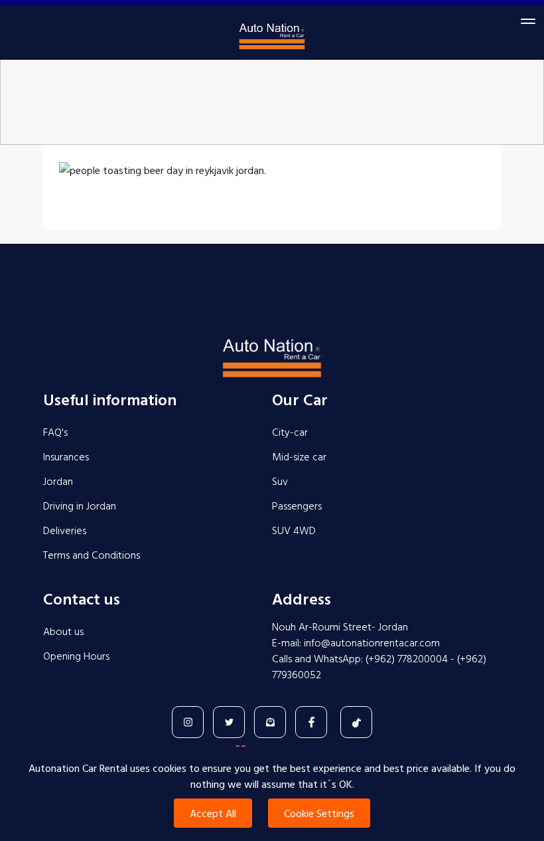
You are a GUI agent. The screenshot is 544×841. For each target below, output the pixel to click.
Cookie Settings (319, 813)
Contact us (81, 598)
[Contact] (270, 722)
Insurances (66, 456)
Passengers (297, 506)
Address (301, 598)
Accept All (213, 813)
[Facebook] (311, 722)
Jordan (58, 481)
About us (63, 631)
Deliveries (64, 530)
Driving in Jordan (79, 506)
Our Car (300, 399)
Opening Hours (76, 656)
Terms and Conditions (91, 555)
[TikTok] (356, 722)
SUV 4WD (294, 530)
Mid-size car (299, 456)
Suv (280, 481)
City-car (290, 432)
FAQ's (55, 432)
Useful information (109, 399)
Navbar (272, 41)
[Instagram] (188, 722)
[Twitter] (229, 722)
